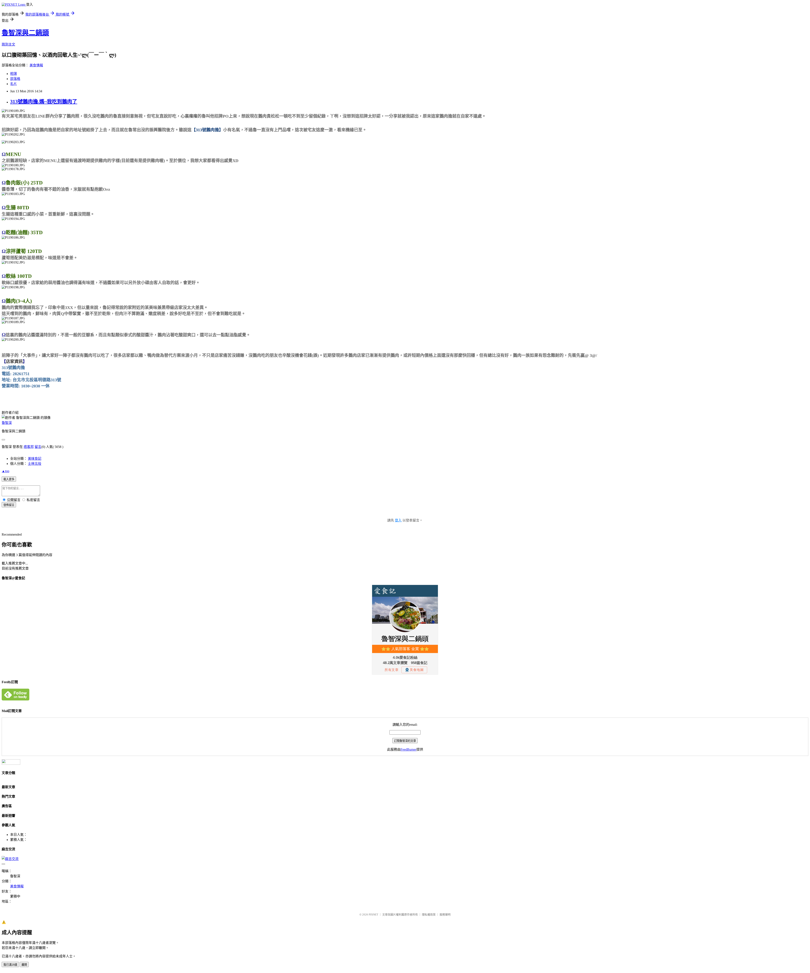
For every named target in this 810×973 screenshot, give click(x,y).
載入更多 (8, 479)
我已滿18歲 (10, 964)
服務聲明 (445, 914)
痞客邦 (29, 447)
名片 (13, 84)
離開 (24, 964)
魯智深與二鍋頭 (25, 32)
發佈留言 (8, 505)
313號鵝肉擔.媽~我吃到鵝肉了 (43, 101)
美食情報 (36, 65)
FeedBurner (408, 749)
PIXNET (373, 914)
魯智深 (7, 423)
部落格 (15, 79)
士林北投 (34, 463)
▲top (5, 471)
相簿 (13, 73)
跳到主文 (8, 44)
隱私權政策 (429, 914)
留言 (38, 447)
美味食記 (34, 458)
